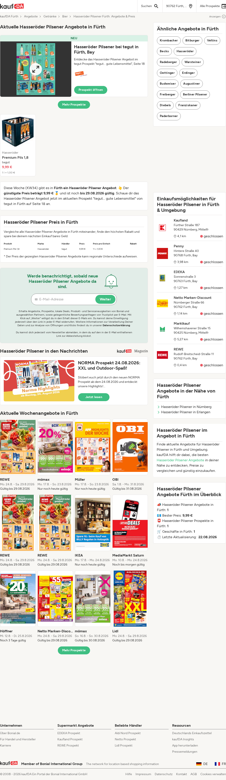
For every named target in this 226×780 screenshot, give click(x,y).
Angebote (31, 16)
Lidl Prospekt (123, 745)
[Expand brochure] (35, 69)
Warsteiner (193, 62)
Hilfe (128, 774)
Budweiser (168, 84)
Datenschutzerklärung (116, 325)
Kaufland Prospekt (70, 739)
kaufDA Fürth (9, 16)
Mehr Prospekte (74, 104)
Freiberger (167, 94)
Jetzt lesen (93, 397)
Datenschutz (164, 774)
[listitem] (18, 145)
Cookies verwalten (213, 774)
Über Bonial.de (10, 733)
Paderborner (169, 116)
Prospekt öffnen (91, 90)
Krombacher (169, 40)
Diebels (165, 105)
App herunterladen (185, 745)
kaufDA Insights (183, 739)
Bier (65, 16)
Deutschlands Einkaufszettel (192, 733)
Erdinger (188, 73)
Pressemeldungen (184, 752)
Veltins (212, 40)
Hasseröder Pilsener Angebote (180, 460)
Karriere (5, 745)
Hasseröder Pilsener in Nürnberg (186, 407)
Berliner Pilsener (195, 94)
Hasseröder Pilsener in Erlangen (185, 412)
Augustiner (191, 84)
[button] (74, 66)
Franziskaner (187, 105)
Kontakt (181, 774)
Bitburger (192, 40)
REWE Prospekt (68, 745)
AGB (193, 774)
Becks (164, 51)
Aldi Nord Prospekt (128, 733)
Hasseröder (185, 51)
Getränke (49, 16)
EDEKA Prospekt (68, 733)
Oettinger (167, 73)
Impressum (143, 774)
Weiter (105, 299)
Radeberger (168, 62)
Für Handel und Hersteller (18, 739)
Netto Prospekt (125, 739)
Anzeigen (215, 16)
